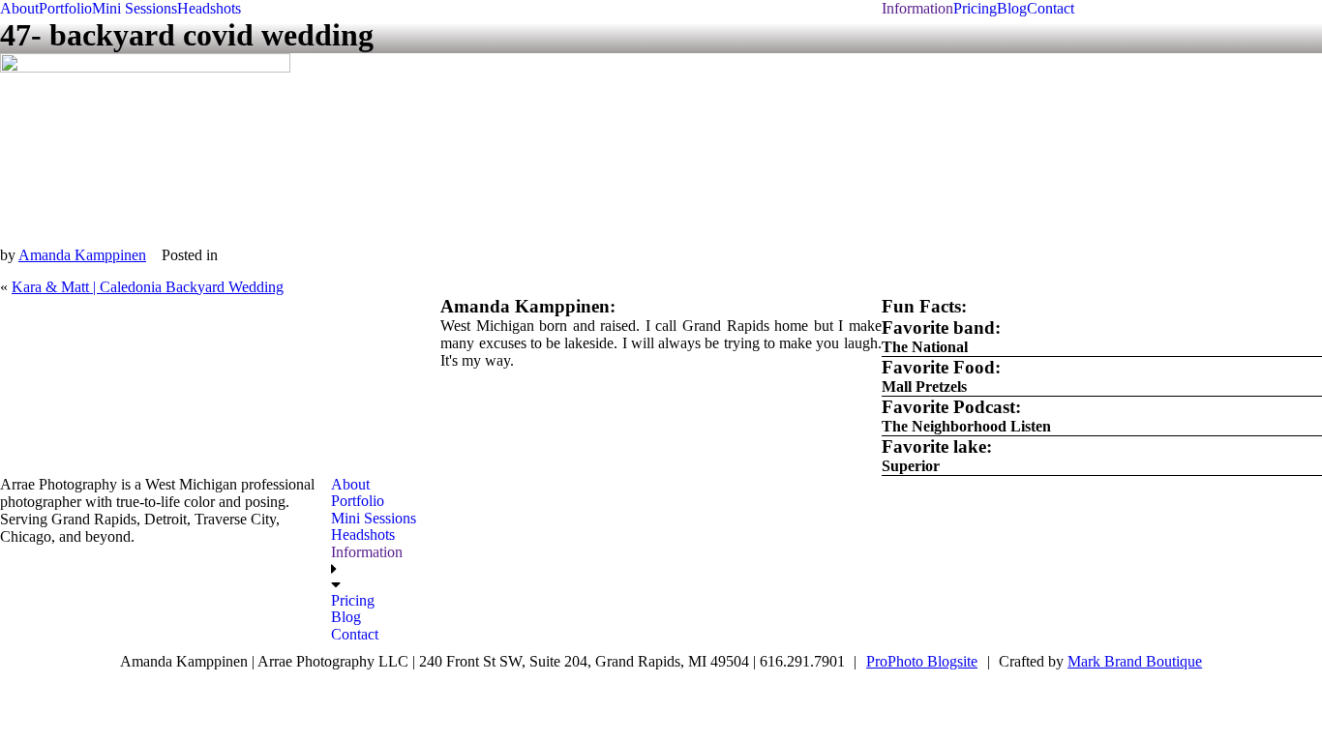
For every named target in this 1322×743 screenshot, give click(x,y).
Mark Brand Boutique (1134, 661)
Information (917, 8)
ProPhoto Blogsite (921, 661)
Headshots (209, 8)
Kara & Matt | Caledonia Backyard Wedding (148, 287)
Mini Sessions (134, 8)
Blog (1012, 8)
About (19, 8)
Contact (1050, 8)
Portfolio (65, 8)
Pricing (975, 8)
